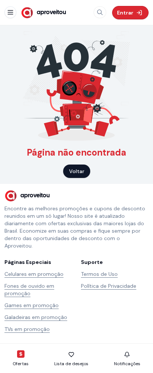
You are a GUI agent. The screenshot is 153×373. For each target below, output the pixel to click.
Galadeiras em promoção (35, 317)
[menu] (10, 12)
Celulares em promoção (34, 274)
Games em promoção (31, 305)
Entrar (125, 12)
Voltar (76, 171)
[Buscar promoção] (100, 12)
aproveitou (51, 12)
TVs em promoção (27, 329)
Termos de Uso (99, 274)
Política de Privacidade (108, 286)
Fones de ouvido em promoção (29, 290)
